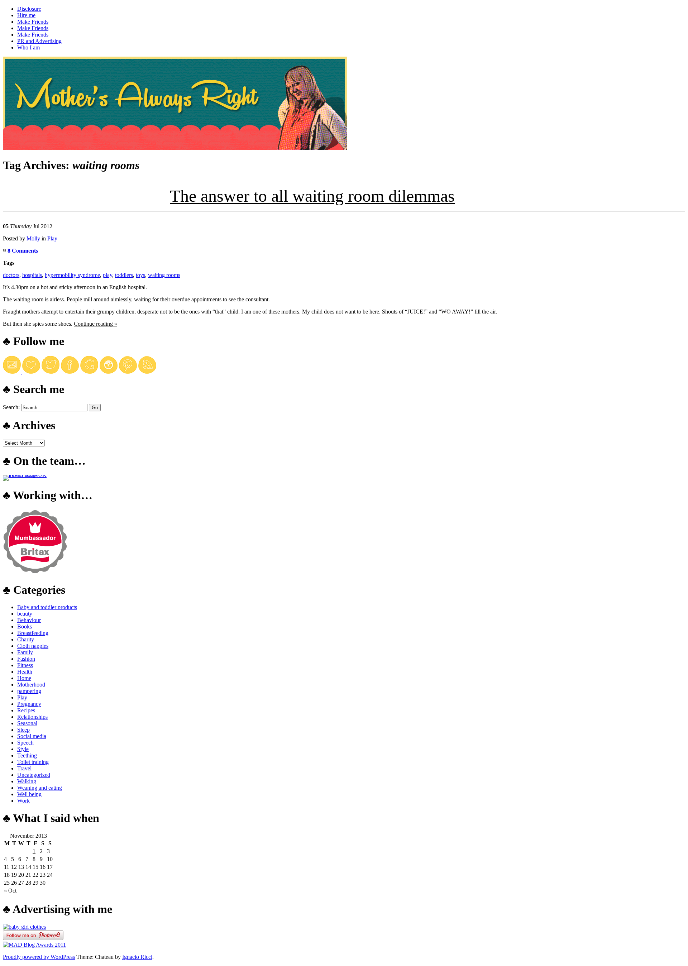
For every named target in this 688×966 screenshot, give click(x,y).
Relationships (32, 717)
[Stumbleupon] (147, 372)
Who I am (28, 47)
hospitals (32, 275)
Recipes (26, 710)
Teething (27, 755)
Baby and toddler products (47, 607)
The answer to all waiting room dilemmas (312, 195)
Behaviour (29, 620)
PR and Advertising (39, 41)
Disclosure (29, 9)
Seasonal (27, 723)
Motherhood (31, 685)
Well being (29, 794)
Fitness (25, 665)
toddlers (124, 275)
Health (24, 672)
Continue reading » (95, 324)
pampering (29, 691)
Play (52, 238)
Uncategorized (33, 775)
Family (25, 652)
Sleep (23, 730)
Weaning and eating (39, 788)
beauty (24, 614)
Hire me (26, 15)
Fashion (26, 659)
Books (24, 626)
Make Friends (32, 22)
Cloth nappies (32, 646)
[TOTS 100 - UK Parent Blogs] (32, 475)
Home (24, 678)
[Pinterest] (128, 372)
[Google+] (89, 372)
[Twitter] (50, 372)
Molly (33, 238)
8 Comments (23, 251)
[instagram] (109, 372)
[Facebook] (70, 372)
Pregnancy (29, 704)
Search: (11, 407)
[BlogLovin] (31, 372)
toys (140, 275)
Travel (24, 768)
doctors (11, 275)
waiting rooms (164, 275)
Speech (25, 743)
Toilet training (33, 762)
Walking (26, 781)
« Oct (10, 891)
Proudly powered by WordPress (39, 957)
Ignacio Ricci (137, 957)
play (107, 275)
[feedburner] (12, 372)
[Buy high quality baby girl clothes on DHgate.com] (24, 927)
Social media (31, 736)
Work (23, 801)
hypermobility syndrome (72, 275)
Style (23, 749)
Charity (25, 639)
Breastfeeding (32, 633)
